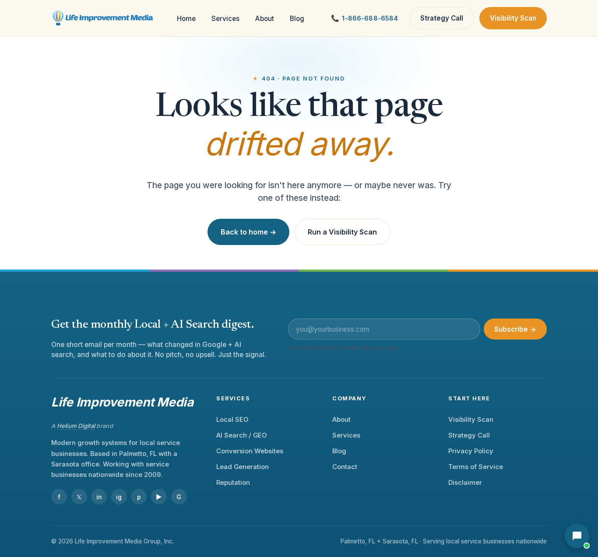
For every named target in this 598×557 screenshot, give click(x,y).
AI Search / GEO (241, 435)
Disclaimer (465, 483)
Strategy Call (441, 18)
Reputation (233, 483)
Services (225, 18)
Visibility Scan (513, 18)
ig (119, 497)
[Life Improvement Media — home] (103, 18)
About (264, 18)
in (99, 497)
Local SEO (232, 420)
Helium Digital (76, 425)
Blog (297, 18)
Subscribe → (515, 329)
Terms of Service (475, 467)
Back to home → (248, 232)
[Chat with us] (577, 536)
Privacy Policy (470, 451)
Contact (344, 467)
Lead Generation (242, 467)
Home (186, 18)
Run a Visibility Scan (342, 232)
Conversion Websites (249, 451)
